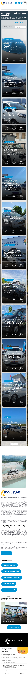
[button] (18, 18)
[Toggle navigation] (25, 3)
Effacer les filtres (6, 27)
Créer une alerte (20, 22)
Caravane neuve (9, 583)
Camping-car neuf (9, 565)
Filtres (4, 24)
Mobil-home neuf (9, 590)
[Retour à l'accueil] (6, 3)
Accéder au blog (14, 627)
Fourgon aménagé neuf (11, 571)
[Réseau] (19, 3)
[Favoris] (21, 3)
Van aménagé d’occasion (12, 577)
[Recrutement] (16, 3)
